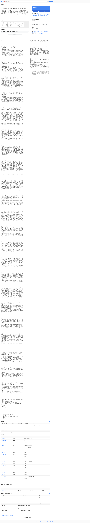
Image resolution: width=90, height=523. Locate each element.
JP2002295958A (4, 461)
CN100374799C (4, 440)
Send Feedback (38, 521)
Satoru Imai (42, 15)
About (34, 521)
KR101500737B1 (4, 428)
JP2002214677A (4, 490)
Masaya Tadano (35, 15)
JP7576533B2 (3, 452)
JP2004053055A (4, 456)
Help (56, 521)
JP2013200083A (4, 467)
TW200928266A (4, 454)
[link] (3, 505)
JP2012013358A (4, 476)
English (38, 13)
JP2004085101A (4, 463)
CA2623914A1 (3, 443)
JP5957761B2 (3, 474)
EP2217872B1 (3, 438)
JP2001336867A (4, 447)
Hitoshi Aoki (36, 14)
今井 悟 (45, 15)
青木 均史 (39, 14)
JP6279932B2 (3, 478)
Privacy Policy (52, 521)
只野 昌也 (39, 15)
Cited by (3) (35, 31)
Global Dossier (41, 33)
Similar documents (39, 31)
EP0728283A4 (3, 445)
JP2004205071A (4, 472)
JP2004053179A (4, 465)
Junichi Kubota (44, 14)
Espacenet (37, 33)
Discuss (45, 33)
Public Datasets (44, 521)
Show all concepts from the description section (8, 515)
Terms (48, 521)
